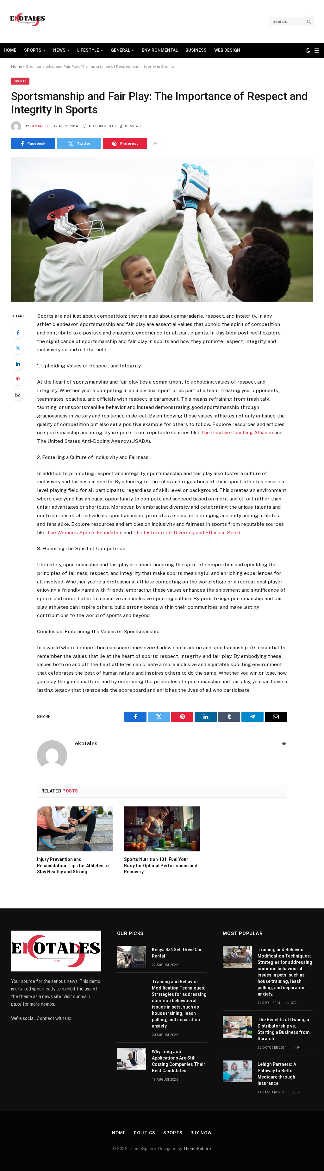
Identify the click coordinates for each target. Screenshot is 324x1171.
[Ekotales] (27, 21)
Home (10, 50)
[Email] (18, 395)
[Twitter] (18, 348)
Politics (144, 1132)
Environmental (160, 50)
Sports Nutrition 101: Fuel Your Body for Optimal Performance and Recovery (160, 865)
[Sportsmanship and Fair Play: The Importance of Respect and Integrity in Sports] (162, 229)
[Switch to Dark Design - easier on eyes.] (308, 50)
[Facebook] (18, 333)
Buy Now (201, 1132)
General (120, 50)
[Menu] (317, 50)
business (196, 50)
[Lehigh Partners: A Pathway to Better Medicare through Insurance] (237, 1071)
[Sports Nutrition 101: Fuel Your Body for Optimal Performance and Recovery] (162, 828)
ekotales (39, 126)
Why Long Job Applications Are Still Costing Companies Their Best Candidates (178, 1061)
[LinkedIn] (18, 364)
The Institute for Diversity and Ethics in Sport (186, 533)
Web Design (227, 50)
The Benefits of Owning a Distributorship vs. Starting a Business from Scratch (284, 1029)
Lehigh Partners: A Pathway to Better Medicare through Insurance (277, 1074)
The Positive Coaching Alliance (236, 433)
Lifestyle (88, 50)
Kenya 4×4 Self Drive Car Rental (177, 952)
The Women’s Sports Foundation (84, 533)
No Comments (102, 126)
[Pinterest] (18, 379)
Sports (32, 50)
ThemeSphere (197, 1148)
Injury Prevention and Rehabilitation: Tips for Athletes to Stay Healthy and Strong (73, 865)
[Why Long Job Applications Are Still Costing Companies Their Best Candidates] (131, 1059)
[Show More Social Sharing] (155, 143)
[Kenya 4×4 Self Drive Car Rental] (131, 957)
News (59, 50)
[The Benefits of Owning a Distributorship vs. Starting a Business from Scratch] (237, 1027)
